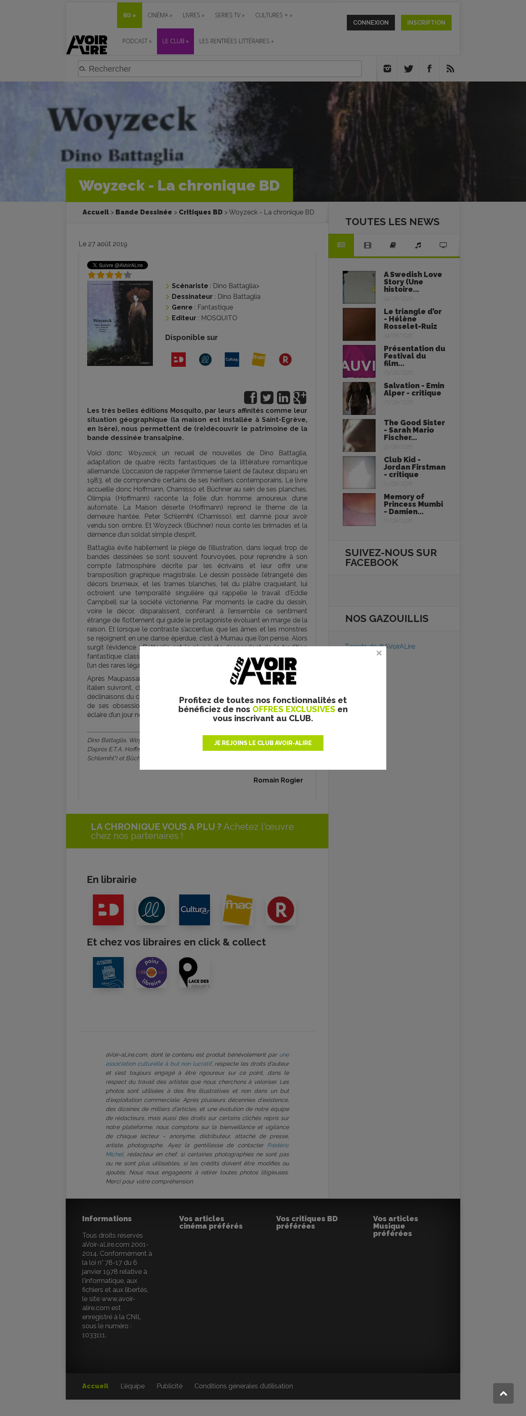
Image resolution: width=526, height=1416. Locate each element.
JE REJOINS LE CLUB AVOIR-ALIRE (263, 743)
